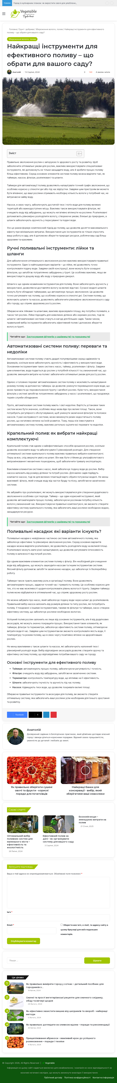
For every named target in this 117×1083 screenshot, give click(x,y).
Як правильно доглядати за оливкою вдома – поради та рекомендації (68, 1024)
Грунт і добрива (26, 29)
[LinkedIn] (46, 715)
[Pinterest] (54, 715)
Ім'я (9, 912)
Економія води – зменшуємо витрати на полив (92, 819)
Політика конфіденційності (77, 1077)
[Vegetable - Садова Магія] (23, 13)
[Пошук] (113, 14)
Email (10, 925)
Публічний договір (53, 1077)
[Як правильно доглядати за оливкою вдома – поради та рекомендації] (15, 1029)
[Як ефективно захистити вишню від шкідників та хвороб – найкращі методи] (15, 1015)
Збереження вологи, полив (49, 29)
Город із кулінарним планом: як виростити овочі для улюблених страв (48, 3)
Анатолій (16, 72)
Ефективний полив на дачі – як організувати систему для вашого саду (58, 839)
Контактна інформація (103, 1077)
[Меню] (3, 14)
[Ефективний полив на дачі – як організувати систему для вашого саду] (58, 824)
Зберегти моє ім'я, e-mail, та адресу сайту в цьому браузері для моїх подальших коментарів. (84, 929)
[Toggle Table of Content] (77, 153)
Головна (13, 29)
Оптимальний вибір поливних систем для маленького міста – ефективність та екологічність (20, 842)
